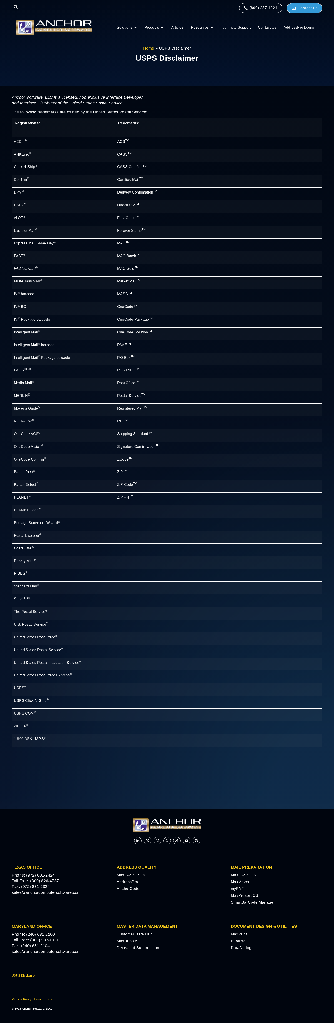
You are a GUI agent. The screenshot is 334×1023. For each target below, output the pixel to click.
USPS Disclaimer (23, 975)
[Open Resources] (212, 27)
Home (148, 48)
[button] (15, 7)
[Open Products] (162, 27)
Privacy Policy (22, 999)
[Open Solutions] (135, 27)
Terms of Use (42, 999)
